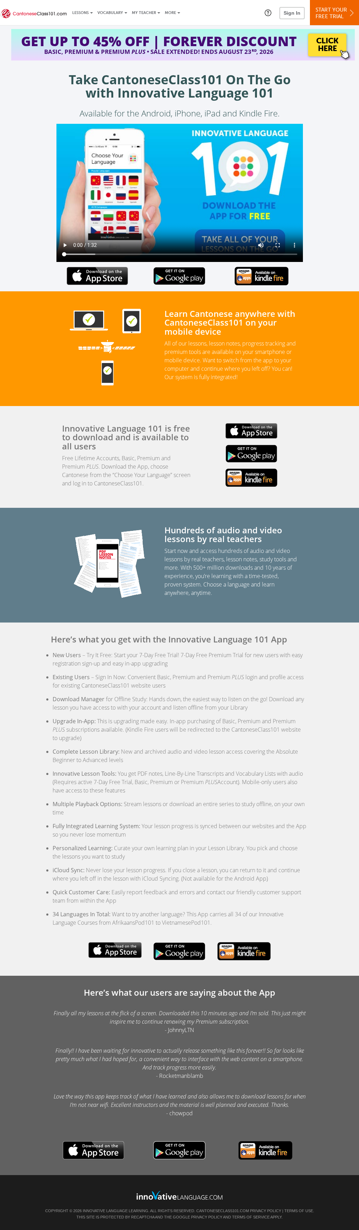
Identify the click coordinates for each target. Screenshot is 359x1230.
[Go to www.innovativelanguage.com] (179, 1195)
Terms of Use (298, 1211)
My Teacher (144, 12)
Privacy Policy (265, 1211)
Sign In (292, 13)
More (170, 12)
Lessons (80, 12)
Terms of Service (251, 1217)
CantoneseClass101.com (222, 1211)
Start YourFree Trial (331, 13)
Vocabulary (110, 12)
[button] (268, 12)
